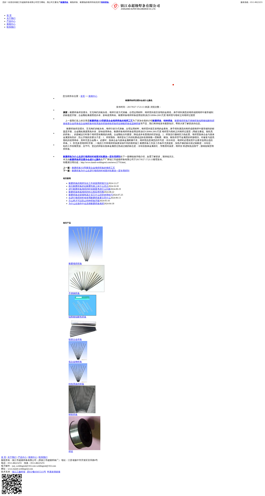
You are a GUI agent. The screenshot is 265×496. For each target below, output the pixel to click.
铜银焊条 (124, 123)
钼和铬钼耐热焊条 (58, 124)
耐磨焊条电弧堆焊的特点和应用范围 (86, 192)
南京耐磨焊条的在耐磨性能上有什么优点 (88, 186)
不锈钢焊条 (58, 113)
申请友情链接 (53, 472)
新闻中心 (11, 24)
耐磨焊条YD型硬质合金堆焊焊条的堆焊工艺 (111, 120)
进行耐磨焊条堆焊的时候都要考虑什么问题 (90, 189)
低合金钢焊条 (85, 123)
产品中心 (11, 21)
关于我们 (11, 18)
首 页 (9, 15)
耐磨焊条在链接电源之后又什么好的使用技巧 (91, 195)
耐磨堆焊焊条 (181, 120)
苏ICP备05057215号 (36, 472)
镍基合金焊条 (72, 123)
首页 (82, 96)
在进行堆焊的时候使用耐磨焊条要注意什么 (90, 198)
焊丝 (118, 123)
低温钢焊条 (134, 123)
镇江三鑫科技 (18, 472)
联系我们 (11, 27)
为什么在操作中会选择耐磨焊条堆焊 (86, 203)
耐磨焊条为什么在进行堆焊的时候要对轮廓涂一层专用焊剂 (91, 156)
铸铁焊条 (111, 123)
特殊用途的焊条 (99, 123)
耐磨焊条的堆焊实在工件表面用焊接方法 (88, 183)
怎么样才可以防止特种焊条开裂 (84, 200)
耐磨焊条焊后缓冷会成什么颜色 (85, 159)
